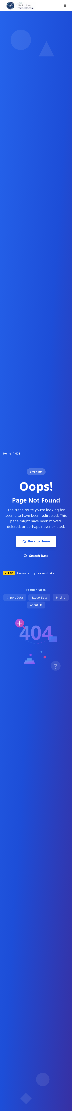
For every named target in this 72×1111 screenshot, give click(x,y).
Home (7, 453)
